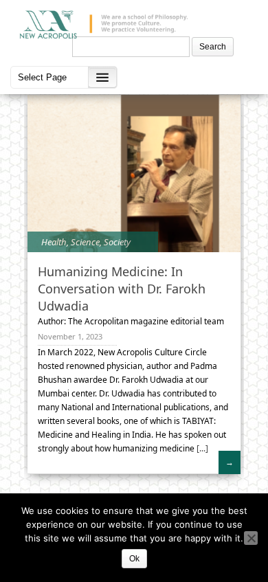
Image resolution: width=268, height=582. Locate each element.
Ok (134, 558)
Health (54, 242)
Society (117, 242)
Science (85, 242)
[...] (201, 448)
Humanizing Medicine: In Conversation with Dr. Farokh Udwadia (121, 288)
